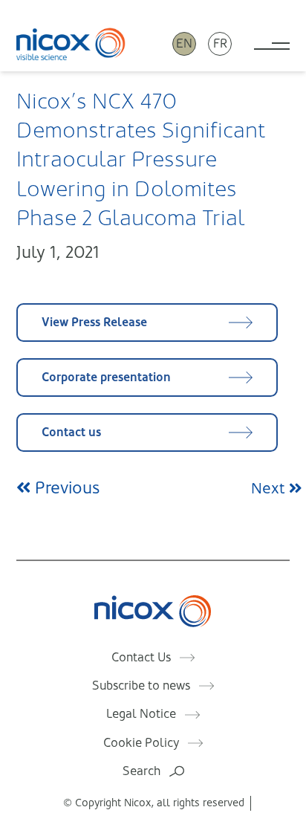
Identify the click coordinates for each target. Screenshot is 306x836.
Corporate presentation (106, 377)
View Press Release (94, 322)
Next (270, 488)
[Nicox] (71, 43)
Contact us (71, 432)
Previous (65, 488)
